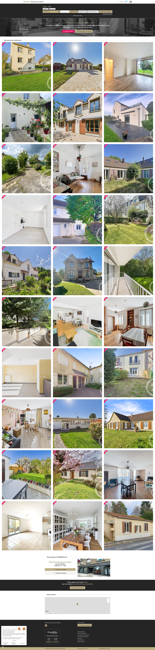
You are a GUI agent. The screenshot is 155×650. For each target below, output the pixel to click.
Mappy (56, 613)
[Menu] (131, 2)
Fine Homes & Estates (83, 636)
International (81, 640)
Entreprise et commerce (83, 635)
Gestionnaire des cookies (104, 648)
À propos (80, 638)
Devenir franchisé (82, 633)
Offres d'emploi (81, 631)
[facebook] (46, 625)
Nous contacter (81, 641)
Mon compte (123, 1)
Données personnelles (82, 648)
